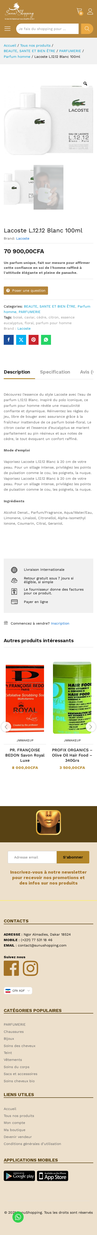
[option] (24, 718)
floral (29, 323)
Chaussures (14, 1032)
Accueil (10, 1109)
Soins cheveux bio (19, 1081)
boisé (17, 317)
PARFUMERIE (30, 312)
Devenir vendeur (18, 1137)
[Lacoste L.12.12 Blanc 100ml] (9, 340)
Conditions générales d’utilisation (32, 1144)
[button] (18, 732)
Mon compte (14, 1123)
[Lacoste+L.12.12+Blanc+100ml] (21, 340)
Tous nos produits (19, 1116)
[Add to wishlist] (30, 732)
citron (53, 317)
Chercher (87, 29)
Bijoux (9, 1039)
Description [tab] (17, 372)
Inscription (60, 623)
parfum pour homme (54, 323)
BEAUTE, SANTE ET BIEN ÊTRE (49, 306)
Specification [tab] (55, 372)
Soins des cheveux (19, 1046)
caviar (29, 317)
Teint (8, 1053)
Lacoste (22, 238)
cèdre (41, 317)
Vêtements (13, 1060)
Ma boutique (14, 1130)
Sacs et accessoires (20, 1074)
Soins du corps (16, 1067)
